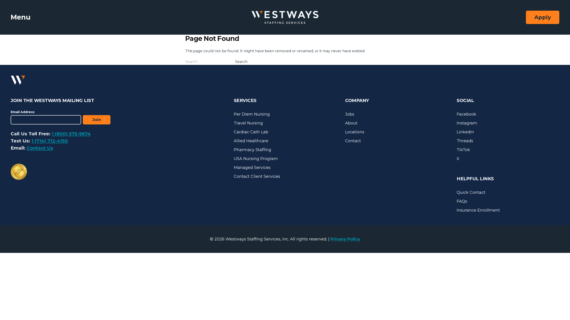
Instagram (467, 123)
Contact (353, 140)
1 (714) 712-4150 (49, 141)
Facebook (466, 114)
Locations (354, 132)
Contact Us (40, 148)
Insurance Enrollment (478, 210)
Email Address (23, 112)
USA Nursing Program (256, 158)
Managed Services (252, 167)
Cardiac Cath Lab (251, 132)
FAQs (462, 201)
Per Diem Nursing (252, 114)
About (351, 123)
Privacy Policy (345, 239)
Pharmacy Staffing (252, 149)
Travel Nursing (248, 123)
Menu (21, 17)
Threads (465, 140)
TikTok (463, 149)
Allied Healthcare (251, 140)
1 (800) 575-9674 (71, 133)
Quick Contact (471, 192)
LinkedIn (465, 132)
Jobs (349, 114)
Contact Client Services (257, 176)
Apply (542, 17)
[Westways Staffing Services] (285, 17)
